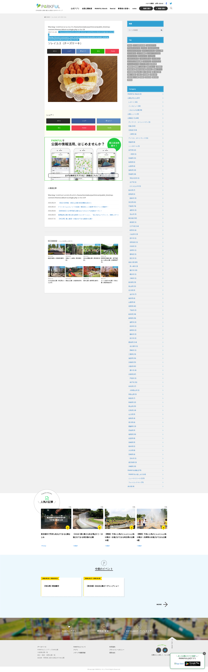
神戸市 (133, 382)
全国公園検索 (87, 8)
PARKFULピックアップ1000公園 (47, 649)
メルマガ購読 (150, 3)
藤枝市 (133, 334)
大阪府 (132, 366)
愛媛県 (132, 426)
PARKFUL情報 (134, 470)
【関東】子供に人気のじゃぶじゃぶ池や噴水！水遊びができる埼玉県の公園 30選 (119, 537)
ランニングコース (133, 64)
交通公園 (153, 64)
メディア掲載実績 (79, 652)
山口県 (131, 414)
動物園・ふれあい (140, 66)
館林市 (133, 198)
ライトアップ (156, 61)
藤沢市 (133, 270)
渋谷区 (133, 246)
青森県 (131, 142)
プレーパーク (147, 61)
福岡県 (132, 434)
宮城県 (132, 158)
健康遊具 (130, 66)
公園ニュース (133, 114)
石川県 (131, 290)
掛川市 (133, 338)
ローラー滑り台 (144, 64)
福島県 (132, 170)
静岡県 (132, 318)
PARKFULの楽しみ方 (137, 474)
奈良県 (132, 386)
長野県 (132, 306)
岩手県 (132, 150)
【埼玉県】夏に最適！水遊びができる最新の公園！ (75, 219)
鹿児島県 (132, 462)
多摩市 (133, 250)
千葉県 (132, 206)
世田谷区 (134, 242)
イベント (143, 48)
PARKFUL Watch (101, 8)
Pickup (130, 45)
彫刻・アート (158, 69)
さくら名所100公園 (139, 45)
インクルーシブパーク (134, 50)
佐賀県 (131, 438)
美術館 (142, 77)
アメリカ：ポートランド (138, 138)
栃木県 (131, 190)
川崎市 (133, 278)
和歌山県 (132, 394)
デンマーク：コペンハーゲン (139, 122)
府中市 (133, 238)
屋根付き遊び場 (140, 69)
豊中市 (133, 370)
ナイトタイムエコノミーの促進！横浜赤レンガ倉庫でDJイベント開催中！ (83, 207)
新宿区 (133, 222)
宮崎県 (131, 454)
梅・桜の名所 (156, 72)
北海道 (132, 130)
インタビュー (134, 106)
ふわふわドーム (151, 45)
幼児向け (149, 69)
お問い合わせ (159, 3)
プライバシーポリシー (116, 649)
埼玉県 (132, 202)
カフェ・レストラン (148, 50)
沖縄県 (132, 466)
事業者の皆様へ (124, 8)
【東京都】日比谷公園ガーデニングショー (102, 586)
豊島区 (133, 254)
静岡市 (133, 330)
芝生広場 (148, 77)
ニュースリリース (136, 478)
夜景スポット (151, 66)
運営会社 (112, 652)
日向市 (133, 458)
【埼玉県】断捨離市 (51, 586)
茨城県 (132, 174)
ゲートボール (132, 53)
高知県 (131, 430)
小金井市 (134, 234)
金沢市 (133, 294)
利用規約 (112, 647)
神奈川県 (132, 262)
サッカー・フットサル (153, 53)
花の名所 (155, 77)
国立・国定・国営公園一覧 (46, 655)
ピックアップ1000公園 (134, 61)
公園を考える (134, 98)
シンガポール (134, 146)
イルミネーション (153, 48)
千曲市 (133, 310)
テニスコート (142, 56)
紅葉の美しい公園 (133, 77)
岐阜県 (132, 314)
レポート (132, 102)
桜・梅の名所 (147, 72)
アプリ (75, 649)
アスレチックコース (134, 48)
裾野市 (133, 322)
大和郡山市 (134, 390)
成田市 (133, 210)
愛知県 (132, 342)
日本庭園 (130, 72)
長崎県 (131, 442)
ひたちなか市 (135, 186)
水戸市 (133, 182)
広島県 (132, 410)
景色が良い (138, 72)
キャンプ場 (159, 50)
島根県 (132, 402)
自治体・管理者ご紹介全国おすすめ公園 (50, 657)
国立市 (133, 258)
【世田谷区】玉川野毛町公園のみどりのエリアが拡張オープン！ (80, 211)
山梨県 (131, 302)
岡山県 (132, 406)
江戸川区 (134, 226)
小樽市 (133, 134)
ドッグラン (151, 56)
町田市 (133, 230)
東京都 (132, 218)
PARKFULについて (79, 647)
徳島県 (131, 418)
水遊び (139, 74)
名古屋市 (134, 346)
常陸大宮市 (134, 178)
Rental (112, 8)
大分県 (131, 450)
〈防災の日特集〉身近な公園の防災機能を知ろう (75, 203)
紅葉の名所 (153, 74)
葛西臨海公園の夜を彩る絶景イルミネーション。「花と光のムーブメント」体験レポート (88, 215)
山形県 (131, 166)
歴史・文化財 (132, 74)
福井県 (131, 298)
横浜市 (133, 274)
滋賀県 (132, 358)
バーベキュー (156, 58)
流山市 (133, 214)
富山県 (132, 286)
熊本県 (131, 446)
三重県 (132, 354)
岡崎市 (133, 350)
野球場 (130, 80)
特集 (131, 126)
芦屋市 (133, 378)
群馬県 (131, 194)
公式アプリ (75, 8)
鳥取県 (131, 398)
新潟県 (132, 282)
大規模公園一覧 (42, 652)
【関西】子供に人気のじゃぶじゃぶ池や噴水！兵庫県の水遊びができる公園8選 (151, 537)
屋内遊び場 (131, 69)
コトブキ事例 (141, 53)
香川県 (131, 422)
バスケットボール (145, 58)
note (134, 8)
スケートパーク (132, 56)
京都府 (132, 362)
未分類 (131, 486)
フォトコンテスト (136, 482)
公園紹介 (133, 118)
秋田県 (131, 162)
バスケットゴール (133, 58)
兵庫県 (132, 374)
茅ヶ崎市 (134, 266)
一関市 (133, 154)
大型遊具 (159, 66)
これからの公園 (135, 110)
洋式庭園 (145, 74)
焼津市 (133, 326)
